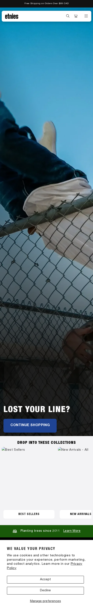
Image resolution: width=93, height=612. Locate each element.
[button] (67, 16)
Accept (45, 579)
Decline (45, 590)
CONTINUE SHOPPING (30, 425)
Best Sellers (29, 514)
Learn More (72, 531)
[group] (46, 222)
